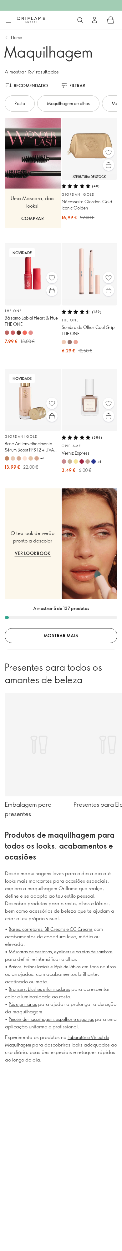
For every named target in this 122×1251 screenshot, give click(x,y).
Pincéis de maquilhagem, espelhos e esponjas (51, 1019)
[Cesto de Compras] (110, 20)
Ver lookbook (33, 553)
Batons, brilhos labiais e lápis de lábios (45, 967)
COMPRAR (32, 218)
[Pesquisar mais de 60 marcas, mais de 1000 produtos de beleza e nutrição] (80, 20)
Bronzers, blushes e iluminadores (39, 989)
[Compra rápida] (108, 165)
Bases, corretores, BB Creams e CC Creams (51, 929)
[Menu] (8, 20)
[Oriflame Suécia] (31, 19)
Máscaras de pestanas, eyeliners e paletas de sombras (61, 952)
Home (16, 37)
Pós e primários (23, 1004)
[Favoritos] (108, 152)
